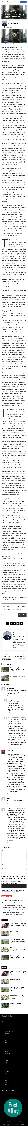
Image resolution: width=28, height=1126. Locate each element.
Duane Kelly (10, 750)
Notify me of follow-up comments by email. (12, 881)
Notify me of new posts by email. (10, 883)
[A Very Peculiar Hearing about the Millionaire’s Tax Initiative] (5, 949)
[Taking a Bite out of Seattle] (5, 678)
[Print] (21, 623)
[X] (11, 623)
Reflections (4, 927)
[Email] (18, 623)
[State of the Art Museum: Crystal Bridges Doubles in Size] (5, 941)
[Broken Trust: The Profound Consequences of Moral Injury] (5, 925)
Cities (3, 671)
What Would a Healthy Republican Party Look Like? (18, 1004)
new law (15, 143)
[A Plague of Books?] (5, 933)
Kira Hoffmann (8, 43)
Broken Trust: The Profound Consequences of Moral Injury (18, 925)
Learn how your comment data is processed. (11, 892)
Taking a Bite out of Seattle (17, 676)
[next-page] (5, 963)
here (9, 558)
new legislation (8, 106)
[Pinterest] (14, 623)
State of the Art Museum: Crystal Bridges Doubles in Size (17, 941)
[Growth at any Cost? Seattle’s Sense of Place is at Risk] (5, 669)
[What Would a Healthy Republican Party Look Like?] (5, 1005)
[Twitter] (5, 1022)
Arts (3, 943)
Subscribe (22, 615)
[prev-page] (2, 963)
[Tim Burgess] (4, 24)
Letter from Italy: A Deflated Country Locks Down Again (6, 658)
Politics (3, 951)
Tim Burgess (14, 23)
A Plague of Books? (15, 932)
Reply (8, 695)
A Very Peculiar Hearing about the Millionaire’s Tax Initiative (17, 949)
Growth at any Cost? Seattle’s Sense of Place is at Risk (17, 669)
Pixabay (14, 43)
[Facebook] (7, 623)
